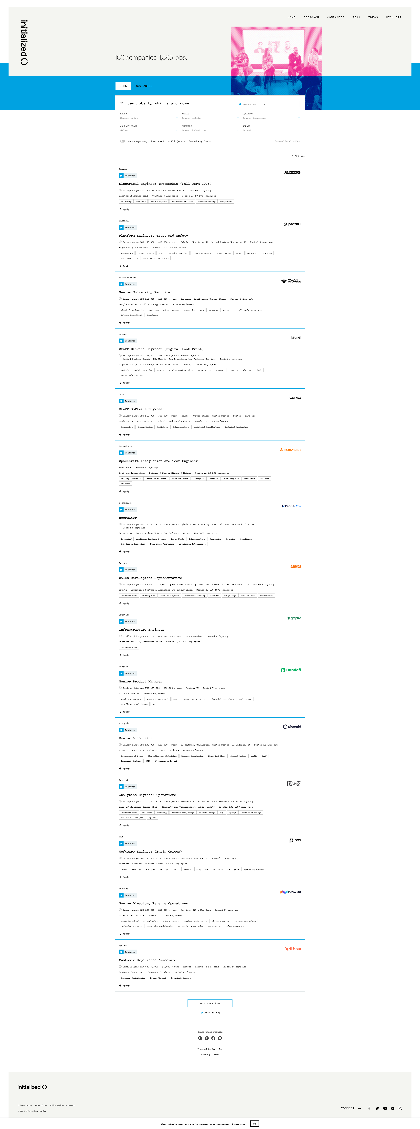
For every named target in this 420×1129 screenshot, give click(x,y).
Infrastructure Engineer (141, 629)
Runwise (123, 888)
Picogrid (124, 723)
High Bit (394, 17)
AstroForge (125, 446)
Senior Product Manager (140, 681)
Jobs (123, 86)
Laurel (123, 334)
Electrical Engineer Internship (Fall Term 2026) (165, 184)
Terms (215, 1054)
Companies (336, 17)
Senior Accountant (135, 738)
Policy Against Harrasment (62, 1105)
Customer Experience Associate (147, 960)
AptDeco (123, 945)
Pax (121, 836)
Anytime (203, 141)
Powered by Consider (287, 141)
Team (356, 17)
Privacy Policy (25, 1105)
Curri (122, 394)
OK (254, 1123)
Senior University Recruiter (145, 292)
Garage (123, 563)
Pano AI (123, 780)
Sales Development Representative (150, 578)
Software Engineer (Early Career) (150, 851)
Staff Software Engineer (141, 409)
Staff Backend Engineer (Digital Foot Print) (161, 349)
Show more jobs (210, 1003)
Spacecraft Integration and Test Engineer (158, 461)
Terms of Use (41, 1105)
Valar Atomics (127, 277)
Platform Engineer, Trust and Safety (153, 235)
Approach (311, 17)
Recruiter (128, 517)
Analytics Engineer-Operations (147, 795)
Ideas (373, 17)
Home (292, 17)
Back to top (212, 1012)
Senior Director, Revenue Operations (153, 903)
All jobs (177, 141)
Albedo (123, 168)
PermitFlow (125, 502)
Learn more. (239, 1123)
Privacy (205, 1054)
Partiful (124, 220)
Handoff (123, 666)
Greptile (124, 614)
